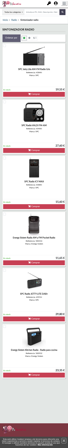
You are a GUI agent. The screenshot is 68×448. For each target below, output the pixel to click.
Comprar (35, 94)
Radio (14, 20)
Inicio (5, 20)
